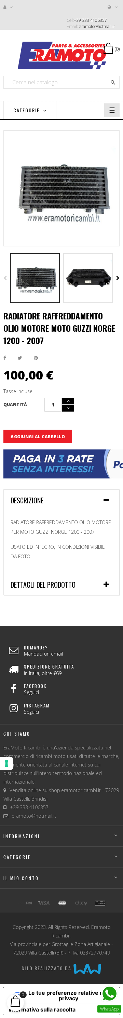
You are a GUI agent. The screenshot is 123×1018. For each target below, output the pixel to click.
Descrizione (27, 500)
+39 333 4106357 (90, 20)
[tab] (61, 500)
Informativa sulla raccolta (42, 1009)
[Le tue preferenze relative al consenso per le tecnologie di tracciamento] (6, 763)
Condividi (4, 358)
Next (117, 278)
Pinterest (36, 358)
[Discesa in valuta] (113, 7)
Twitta (20, 358)
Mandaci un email (43, 653)
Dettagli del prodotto (43, 584)
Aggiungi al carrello (38, 437)
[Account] (8, 7)
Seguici (31, 692)
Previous (5, 278)
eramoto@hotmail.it (97, 26)
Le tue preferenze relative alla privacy (68, 995)
